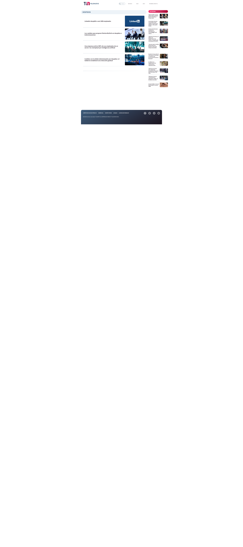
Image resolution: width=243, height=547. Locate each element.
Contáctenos (108, 113)
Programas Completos (153, 3)
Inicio (137, 3)
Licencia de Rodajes (124, 113)
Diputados (130, 3)
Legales (115, 113)
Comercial (100, 113)
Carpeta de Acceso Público (90, 113)
